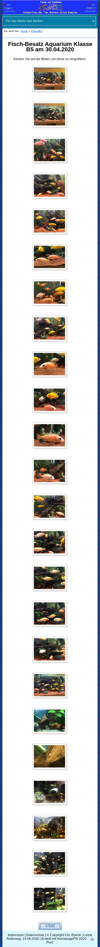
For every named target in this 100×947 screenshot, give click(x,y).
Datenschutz (35, 935)
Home (24, 31)
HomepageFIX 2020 (71, 939)
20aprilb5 (36, 31)
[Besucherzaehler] (50, 926)
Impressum (16, 935)
